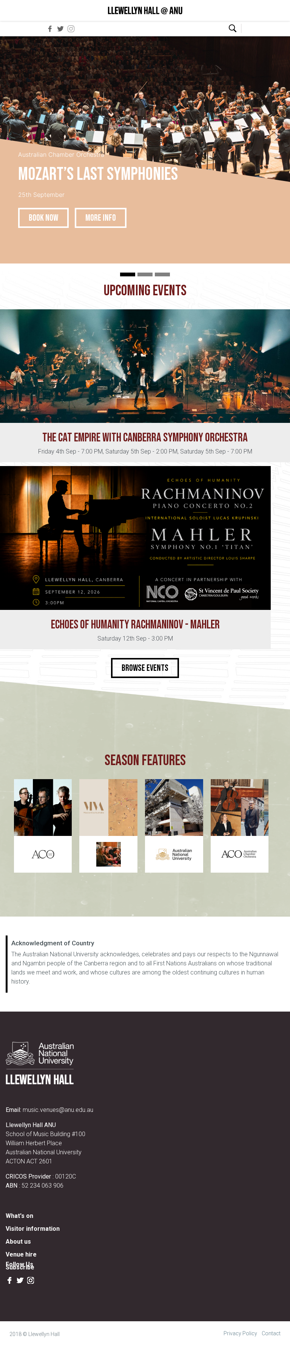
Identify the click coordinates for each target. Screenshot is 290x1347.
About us (18, 1241)
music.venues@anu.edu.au (58, 1109)
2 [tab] (145, 274)
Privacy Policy (240, 1333)
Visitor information (33, 1228)
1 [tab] (127, 274)
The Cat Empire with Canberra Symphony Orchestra (145, 437)
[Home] (145, 10)
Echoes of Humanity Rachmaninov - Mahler (135, 624)
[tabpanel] (145, 149)
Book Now (43, 217)
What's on (19, 1215)
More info (100, 217)
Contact (271, 1333)
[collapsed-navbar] (251, 28)
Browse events (145, 668)
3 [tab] (162, 274)
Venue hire (21, 1254)
